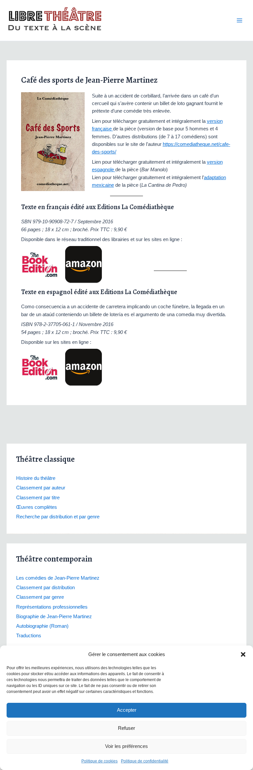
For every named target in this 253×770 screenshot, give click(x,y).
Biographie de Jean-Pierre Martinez (54, 616)
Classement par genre (40, 597)
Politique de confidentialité (144, 761)
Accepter (126, 710)
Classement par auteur (40, 487)
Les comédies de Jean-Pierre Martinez (57, 578)
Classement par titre (38, 497)
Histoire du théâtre (35, 478)
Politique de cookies (99, 761)
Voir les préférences (126, 746)
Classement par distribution (45, 587)
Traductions (28, 635)
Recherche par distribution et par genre (57, 516)
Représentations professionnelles (52, 607)
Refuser (126, 728)
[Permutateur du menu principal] (239, 20)
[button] (243, 654)
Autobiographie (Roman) (42, 626)
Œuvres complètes (36, 507)
